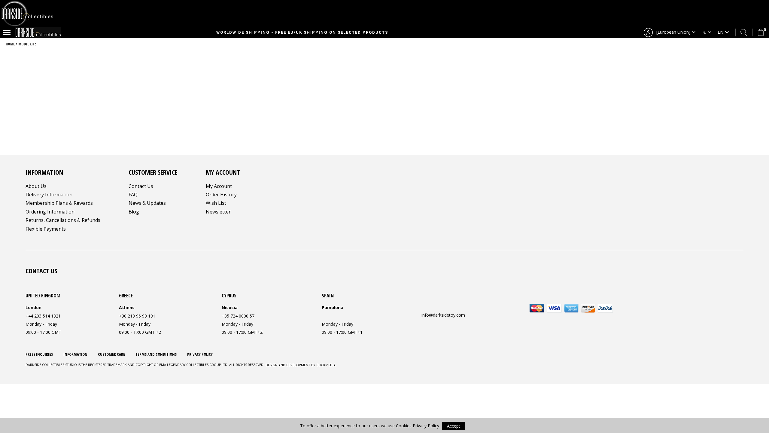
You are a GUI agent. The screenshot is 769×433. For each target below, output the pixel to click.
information (75, 354)
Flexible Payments (46, 229)
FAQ (133, 194)
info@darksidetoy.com (443, 315)
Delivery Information (49, 194)
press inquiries (39, 354)
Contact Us (141, 186)
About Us (36, 186)
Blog (134, 211)
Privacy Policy (200, 354)
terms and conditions (156, 354)
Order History (221, 194)
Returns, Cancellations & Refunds (63, 220)
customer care (111, 354)
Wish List (216, 203)
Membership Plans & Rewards (59, 203)
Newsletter (218, 211)
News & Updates (147, 203)
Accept (453, 426)
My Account (219, 186)
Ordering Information (50, 211)
